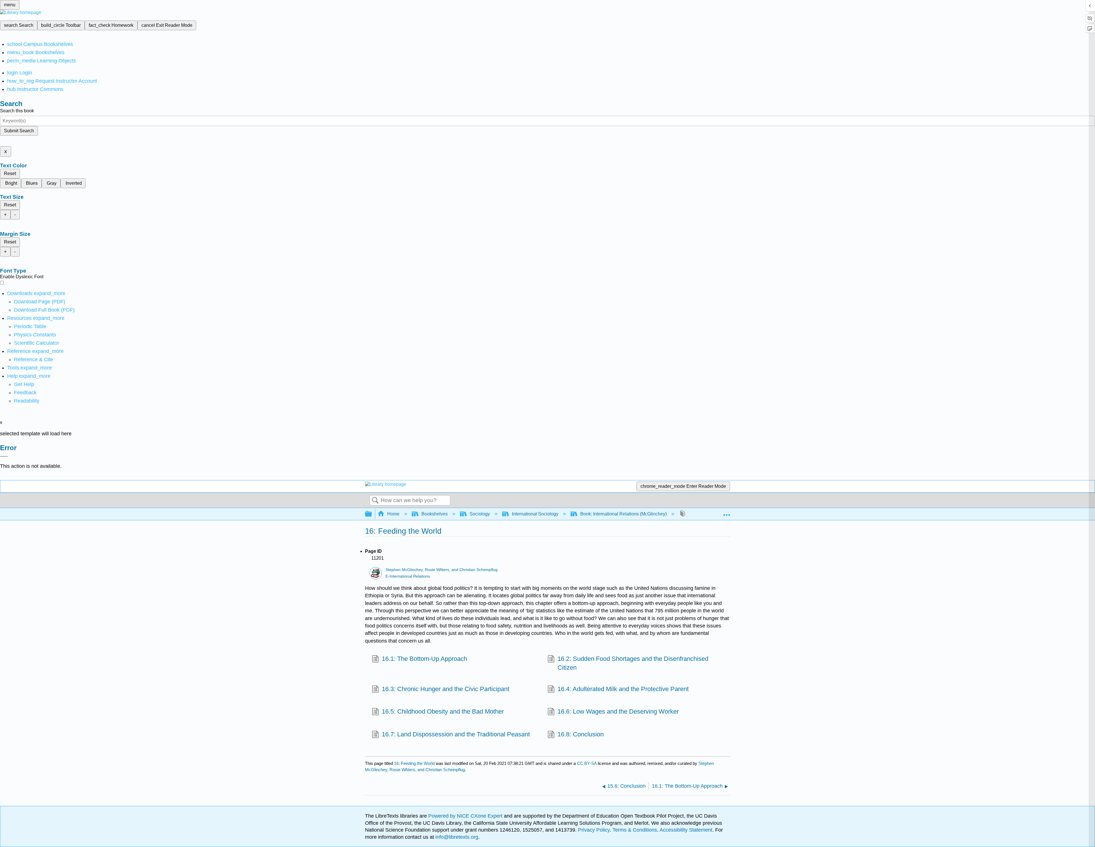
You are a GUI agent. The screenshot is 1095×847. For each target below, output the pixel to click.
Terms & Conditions (635, 830)
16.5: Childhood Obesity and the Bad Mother (443, 711)
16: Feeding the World (414, 763)
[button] (25, 392)
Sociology (480, 513)
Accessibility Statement (686, 830)
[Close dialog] (4, 456)
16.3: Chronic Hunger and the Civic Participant (445, 688)
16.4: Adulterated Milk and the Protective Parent (623, 688)
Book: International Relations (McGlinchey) (623, 513)
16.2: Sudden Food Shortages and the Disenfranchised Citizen (632, 663)
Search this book (17, 110)
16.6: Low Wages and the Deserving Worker (618, 711)
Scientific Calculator (36, 343)
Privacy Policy (594, 830)
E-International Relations (408, 576)
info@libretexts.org (456, 837)
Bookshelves (434, 513)
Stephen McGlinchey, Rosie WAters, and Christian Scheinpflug (442, 570)
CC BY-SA (587, 763)
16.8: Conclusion (580, 734)
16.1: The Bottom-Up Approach (424, 658)
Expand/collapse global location (726, 512)
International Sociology (535, 513)
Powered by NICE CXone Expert (466, 816)
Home (393, 513)
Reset (10, 173)
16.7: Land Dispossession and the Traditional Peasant (456, 734)
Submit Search (19, 130)
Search (375, 500)
